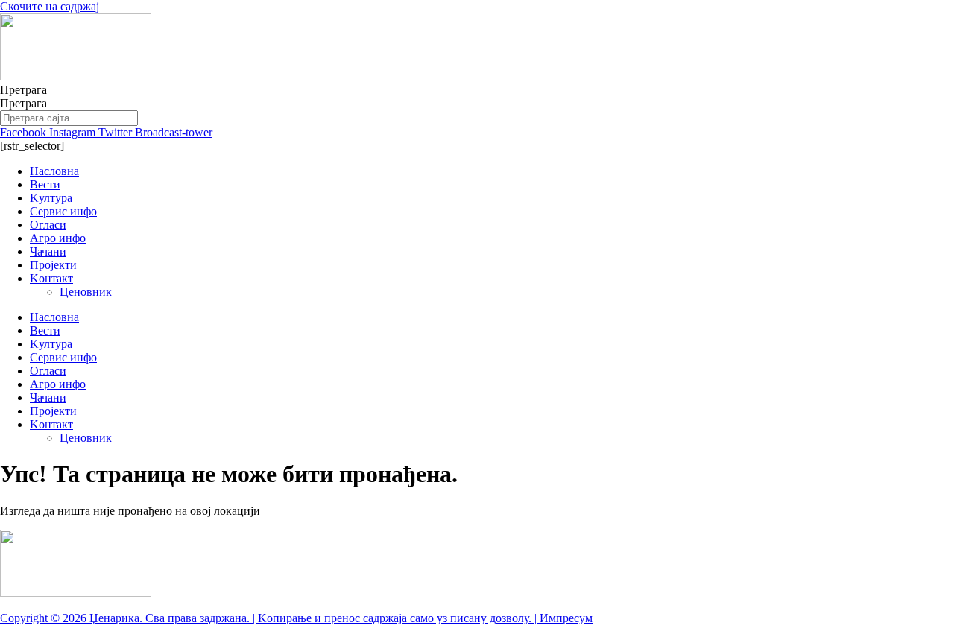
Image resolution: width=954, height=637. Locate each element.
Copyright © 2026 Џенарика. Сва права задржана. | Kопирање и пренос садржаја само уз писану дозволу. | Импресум (296, 618)
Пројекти (53, 265)
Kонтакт (51, 278)
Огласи (48, 224)
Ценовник (86, 291)
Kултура (51, 197)
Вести (45, 184)
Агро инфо (58, 238)
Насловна (54, 171)
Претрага (23, 89)
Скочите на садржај (49, 6)
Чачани (48, 251)
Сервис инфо (63, 211)
